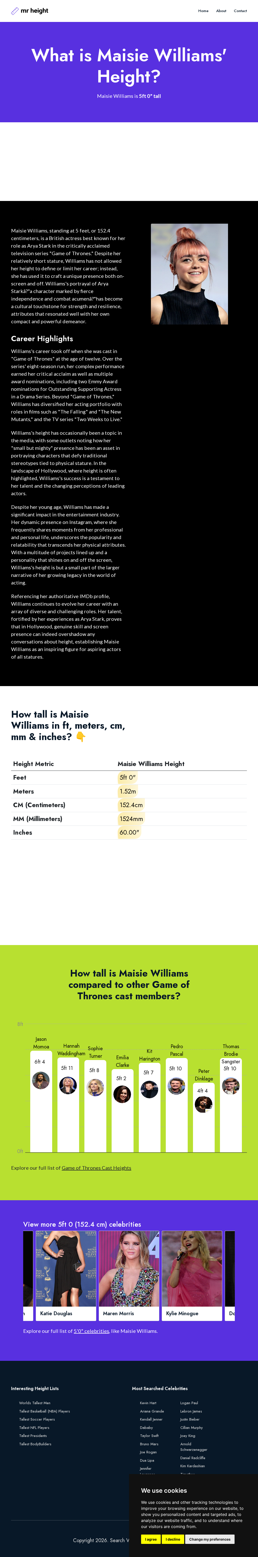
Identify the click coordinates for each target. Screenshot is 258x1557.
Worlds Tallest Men (34, 1403)
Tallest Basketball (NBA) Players (44, 1411)
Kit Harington (149, 1055)
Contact (240, 11)
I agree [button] (151, 1539)
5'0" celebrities (91, 1331)
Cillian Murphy (191, 1427)
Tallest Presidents (33, 1435)
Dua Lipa (147, 1460)
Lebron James (191, 1411)
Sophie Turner (95, 1052)
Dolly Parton (180, 1314)
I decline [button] (173, 1539)
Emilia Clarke (122, 1061)
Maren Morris (55, 1314)
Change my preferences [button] (210, 1539)
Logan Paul (189, 1403)
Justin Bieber (190, 1419)
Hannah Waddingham (71, 1049)
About (221, 11)
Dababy (146, 1427)
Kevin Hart (148, 1403)
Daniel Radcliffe (192, 1458)
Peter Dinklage (204, 1075)
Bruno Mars (149, 1444)
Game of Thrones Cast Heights (96, 1168)
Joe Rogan (148, 1452)
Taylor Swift (149, 1435)
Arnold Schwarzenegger (193, 1447)
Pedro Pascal (176, 1050)
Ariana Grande (152, 1411)
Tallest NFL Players (34, 1427)
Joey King (187, 1435)
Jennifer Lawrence (147, 1471)
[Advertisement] (129, 161)
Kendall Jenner (151, 1419)
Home (203, 11)
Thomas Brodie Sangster (231, 1054)
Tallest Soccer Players (37, 1419)
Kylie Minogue (119, 1314)
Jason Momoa (41, 1043)
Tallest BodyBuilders (35, 1444)
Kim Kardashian (192, 1466)
